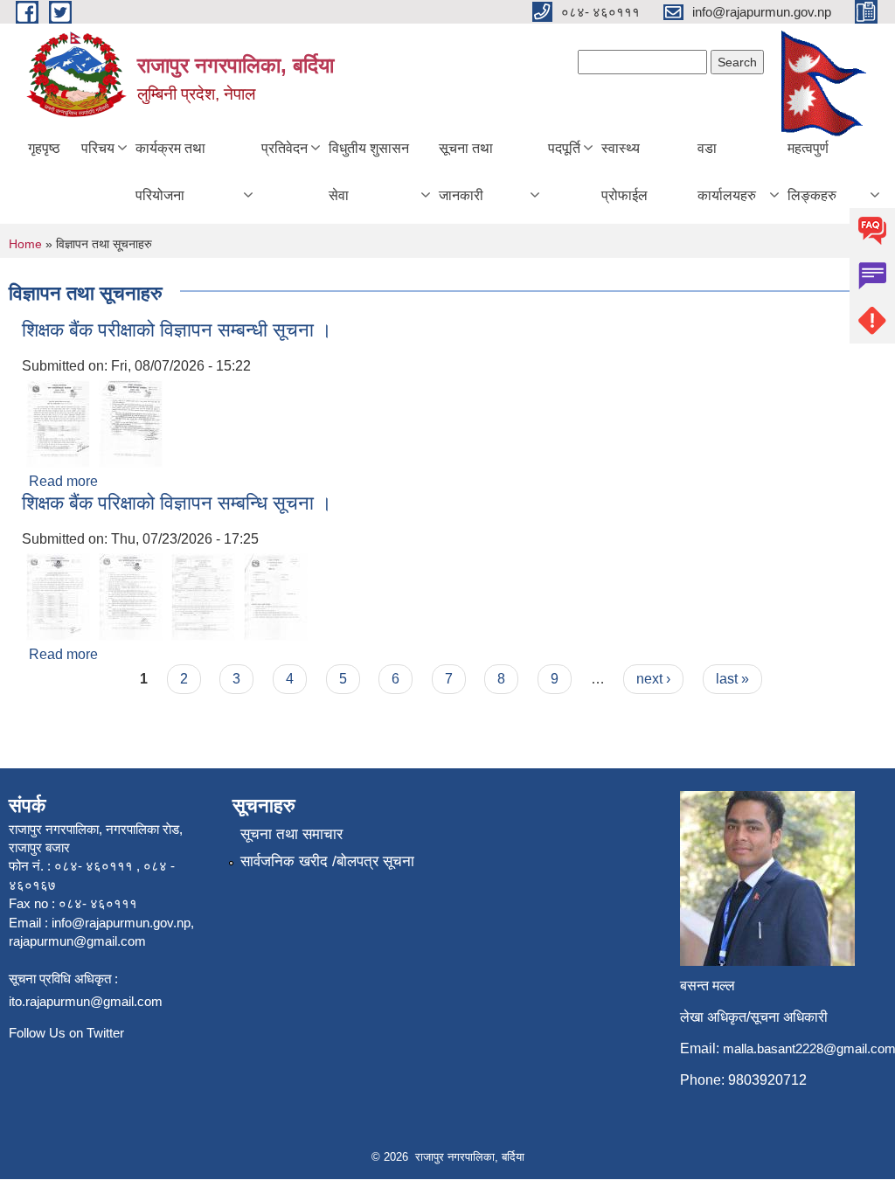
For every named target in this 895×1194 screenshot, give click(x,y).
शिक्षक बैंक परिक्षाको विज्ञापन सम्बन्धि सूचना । (177, 503)
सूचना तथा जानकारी (466, 172)
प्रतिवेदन (284, 148)
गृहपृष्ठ (44, 148)
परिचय (97, 148)
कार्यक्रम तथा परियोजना (170, 172)
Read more (63, 481)
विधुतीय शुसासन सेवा (369, 172)
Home (25, 244)
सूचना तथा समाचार (291, 834)
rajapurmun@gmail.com (77, 941)
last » (732, 678)
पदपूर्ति (564, 148)
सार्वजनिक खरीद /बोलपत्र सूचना (327, 861)
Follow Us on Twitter (66, 1032)
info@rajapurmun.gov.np (121, 922)
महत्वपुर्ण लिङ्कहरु (811, 172)
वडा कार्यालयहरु (726, 172)
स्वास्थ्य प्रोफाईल (624, 172)
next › (653, 678)
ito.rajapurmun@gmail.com (86, 1001)
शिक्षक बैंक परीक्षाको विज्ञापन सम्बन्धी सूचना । (177, 330)
